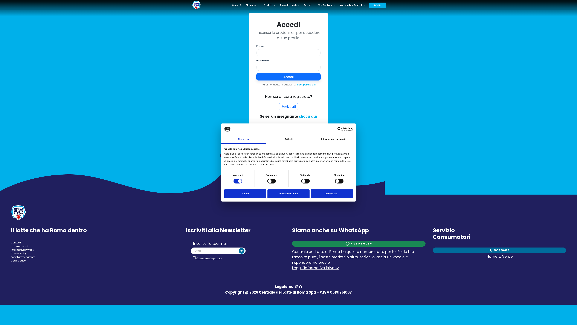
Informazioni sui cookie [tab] (333, 139)
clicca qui (308, 116)
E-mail (260, 46)
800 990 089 (501, 250)
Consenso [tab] (243, 139)
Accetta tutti (331, 193)
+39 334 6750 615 (361, 243)
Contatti (16, 242)
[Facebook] (300, 287)
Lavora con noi (19, 246)
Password (262, 60)
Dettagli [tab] (288, 139)
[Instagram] (297, 287)
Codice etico (18, 260)
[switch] (271, 181)
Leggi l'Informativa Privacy (315, 267)
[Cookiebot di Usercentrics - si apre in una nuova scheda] (340, 129)
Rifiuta (245, 193)
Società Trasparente (23, 257)
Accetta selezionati (288, 193)
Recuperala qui (306, 84)
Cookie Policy (18, 253)
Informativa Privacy (22, 250)
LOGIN (377, 5)
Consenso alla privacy (209, 258)
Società (236, 5)
